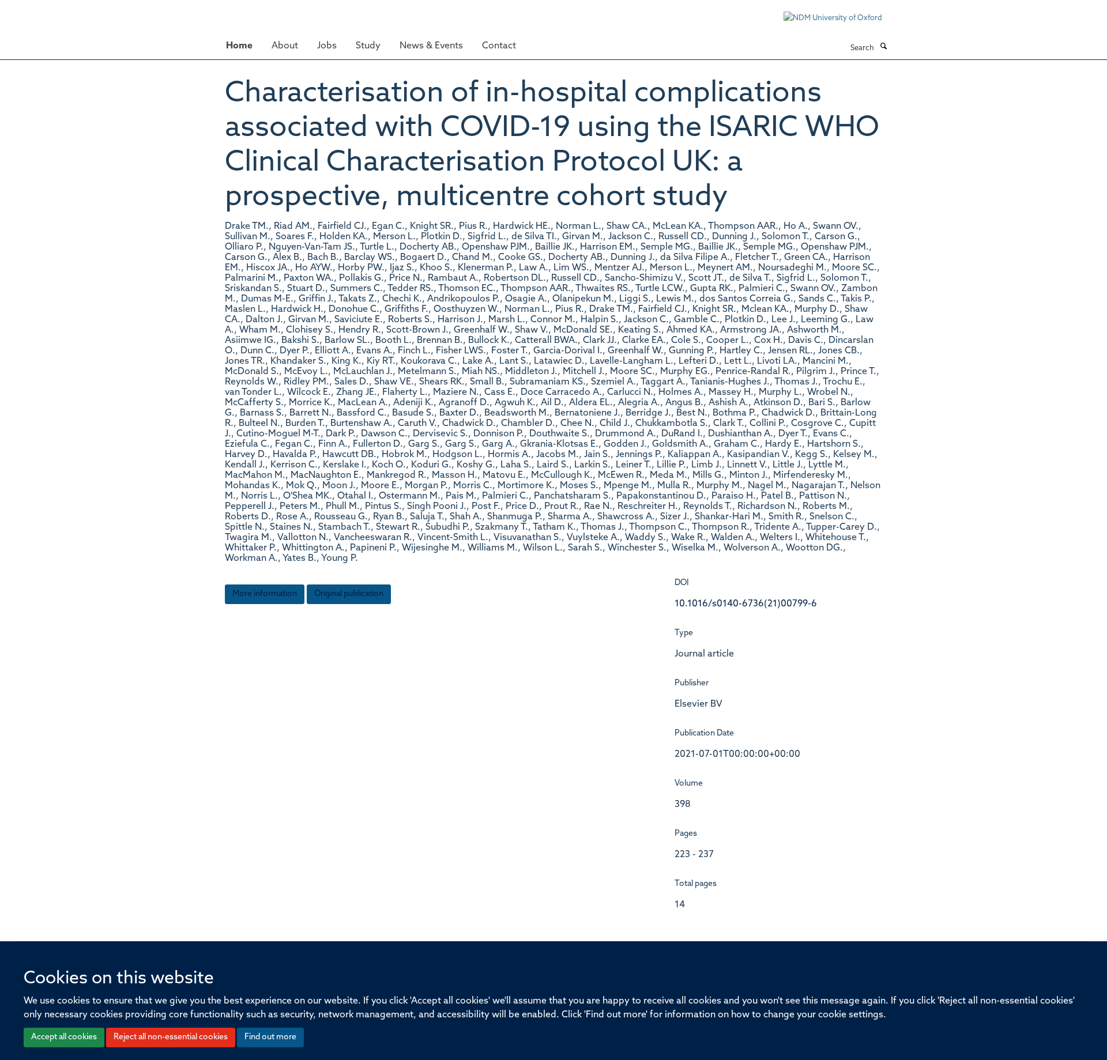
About (285, 46)
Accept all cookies (64, 1037)
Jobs (327, 46)
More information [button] (264, 594)
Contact (499, 46)
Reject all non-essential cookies (171, 1037)
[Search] (883, 47)
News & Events (431, 46)
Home (239, 46)
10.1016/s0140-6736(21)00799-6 (746, 604)
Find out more (270, 1037)
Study (368, 46)
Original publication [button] (348, 594)
